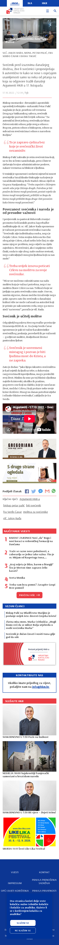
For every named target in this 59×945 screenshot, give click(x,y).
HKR (44, 3)
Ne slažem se (23, 930)
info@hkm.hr (40, 687)
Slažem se (23, 922)
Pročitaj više (27, 595)
